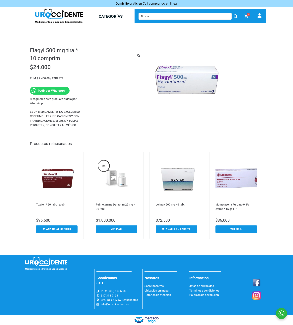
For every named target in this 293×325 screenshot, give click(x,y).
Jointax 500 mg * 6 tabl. (170, 204)
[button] (139, 55)
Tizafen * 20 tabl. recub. (50, 204)
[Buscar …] (185, 16)
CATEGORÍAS (111, 16)
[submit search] (236, 16)
